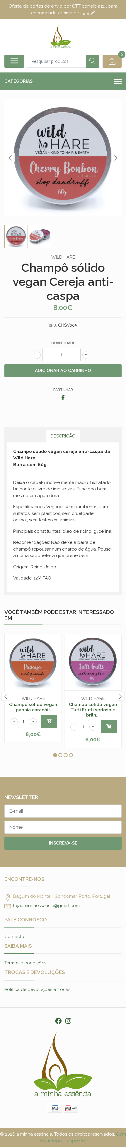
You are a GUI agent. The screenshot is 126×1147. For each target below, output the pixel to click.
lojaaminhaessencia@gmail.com (46, 905)
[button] (55, 755)
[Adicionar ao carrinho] (49, 721)
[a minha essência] (60, 37)
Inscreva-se (63, 843)
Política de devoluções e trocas (37, 989)
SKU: (53, 325)
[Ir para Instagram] (68, 1021)
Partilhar (63, 390)
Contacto (14, 936)
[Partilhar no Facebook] (63, 398)
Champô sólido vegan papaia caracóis (33, 707)
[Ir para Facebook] (58, 1021)
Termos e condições (25, 963)
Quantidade (63, 343)
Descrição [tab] (63, 436)
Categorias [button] (18, 81)
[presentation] (10, 157)
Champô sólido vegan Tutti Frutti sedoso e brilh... (93, 710)
